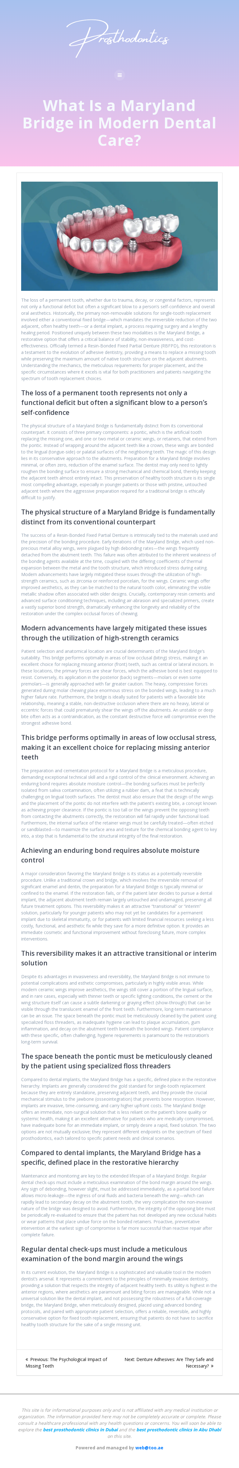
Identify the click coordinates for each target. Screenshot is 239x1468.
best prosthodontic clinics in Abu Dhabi (178, 1430)
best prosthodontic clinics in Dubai (80, 1430)
